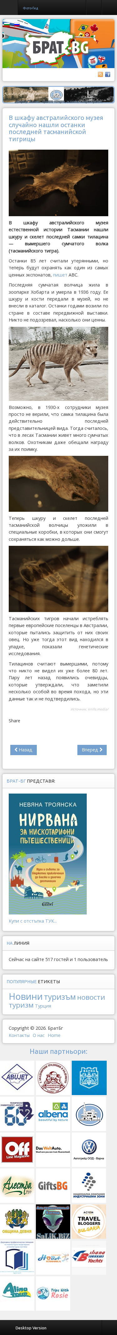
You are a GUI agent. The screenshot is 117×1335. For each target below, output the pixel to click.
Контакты (19, 1035)
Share (14, 721)
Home (54, 1035)
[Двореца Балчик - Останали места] (58, 94)
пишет (60, 275)
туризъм (60, 997)
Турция (43, 1006)
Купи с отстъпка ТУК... (33, 921)
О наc (39, 1035)
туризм (21, 1005)
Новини (26, 996)
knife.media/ (98, 709)
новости (91, 997)
